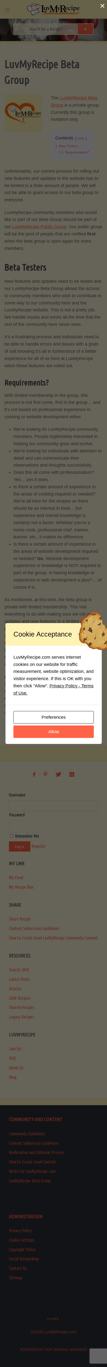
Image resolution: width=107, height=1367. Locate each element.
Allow (53, 731)
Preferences (54, 717)
